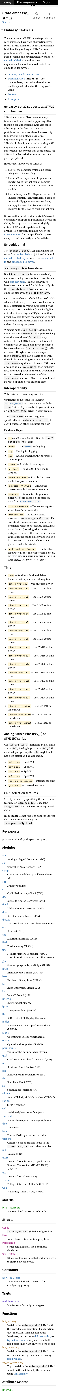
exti (4, 934)
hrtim (5, 968)
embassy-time (17, 281)
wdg (4, 1187)
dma (4, 912)
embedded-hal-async (16, 258)
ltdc (4, 1014)
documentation (12, 234)
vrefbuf (6, 1180)
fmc (4, 949)
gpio (4, 961)
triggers (6, 1138)
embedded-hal (12, 60)
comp (5, 870)
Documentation (16, 78)
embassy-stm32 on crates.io (23, 74)
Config (5, 1227)
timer (5, 1131)
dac (4, 897)
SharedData (9, 1254)
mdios (5, 1021)
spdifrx (6, 1101)
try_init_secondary (17, 1340)
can (4, 863)
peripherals (8, 1048)
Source (6, 22)
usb (4, 1172)
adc (4, 855)
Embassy (6, 2)
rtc (3, 1078)
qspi (4, 1055)
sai (4, 1085)
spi (4, 1108)
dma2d (6, 919)
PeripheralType (10, 1301)
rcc (4, 1063)
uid (4, 1150)
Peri (4, 1235)
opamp (6, 1040)
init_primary (9, 1321)
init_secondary (43, 1336)
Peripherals (8, 1242)
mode (5, 1032)
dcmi (5, 904)
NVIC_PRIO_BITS (11, 1277)
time (5, 1123)
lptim (5, 1006)
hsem (5, 976)
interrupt (7, 999)
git (47, 2)
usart (5, 1157)
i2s (3, 991)
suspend (7, 1116)
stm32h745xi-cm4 (14, 7)
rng (4, 1070)
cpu (4, 881)
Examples (13, 99)
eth (4, 927)
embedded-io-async (23, 261)
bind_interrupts (11, 1207)
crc (4, 889)
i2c (4, 983)
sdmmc (6, 1093)
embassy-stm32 (27, 2)
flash (5, 942)
